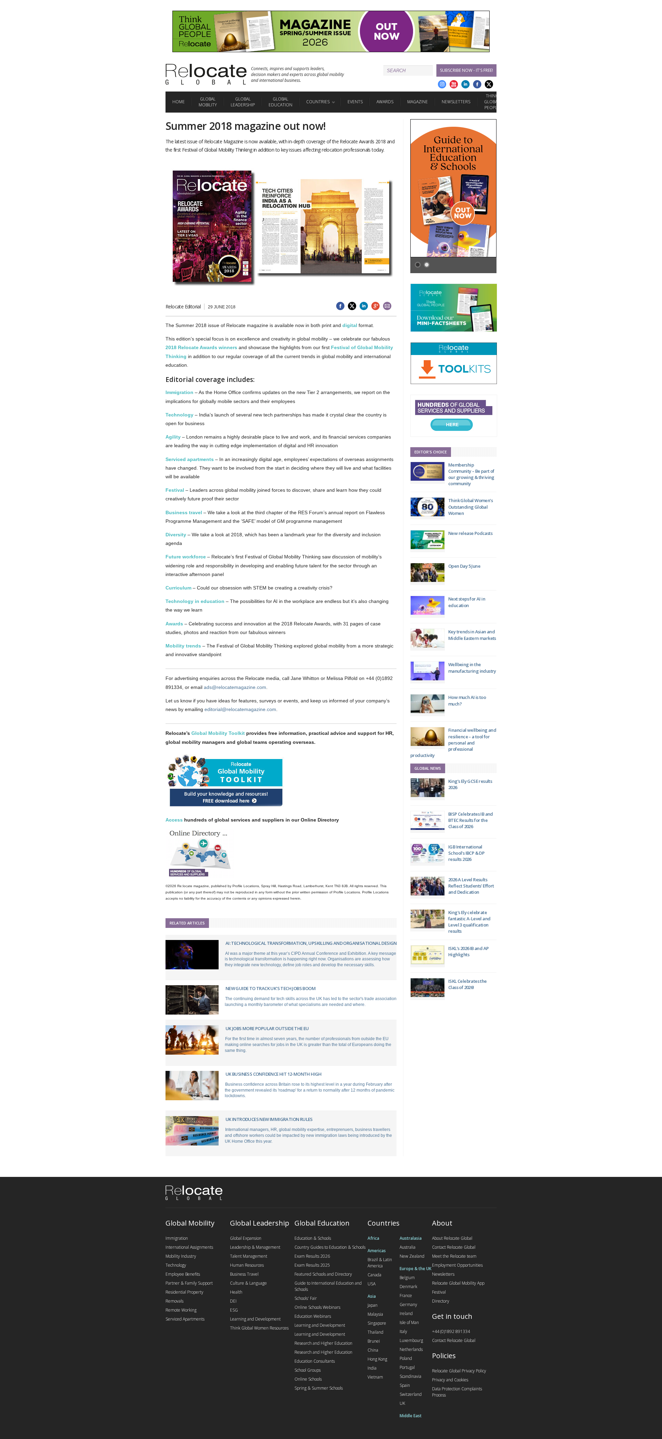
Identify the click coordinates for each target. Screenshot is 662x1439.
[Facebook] (477, 84)
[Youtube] (454, 84)
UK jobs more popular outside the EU (267, 1028)
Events (355, 102)
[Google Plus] (442, 84)
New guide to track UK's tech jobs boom (270, 988)
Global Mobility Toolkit (218, 733)
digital (349, 325)
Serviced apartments (190, 459)
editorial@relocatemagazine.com (240, 709)
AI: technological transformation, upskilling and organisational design (311, 943)
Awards (385, 102)
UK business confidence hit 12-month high (273, 1074)
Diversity (176, 534)
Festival (175, 490)
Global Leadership (243, 102)
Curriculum (178, 588)
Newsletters (456, 102)
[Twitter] (489, 84)
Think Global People (492, 102)
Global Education (280, 102)
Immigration (179, 392)
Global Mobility (208, 102)
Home (178, 102)
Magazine (417, 102)
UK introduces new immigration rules (269, 1119)
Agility (173, 437)
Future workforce (186, 556)
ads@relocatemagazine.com (235, 687)
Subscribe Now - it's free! (466, 70)
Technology (179, 415)
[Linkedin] (465, 84)
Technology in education (195, 601)
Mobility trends (183, 646)
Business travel (184, 512)
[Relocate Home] (206, 74)
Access (174, 820)
